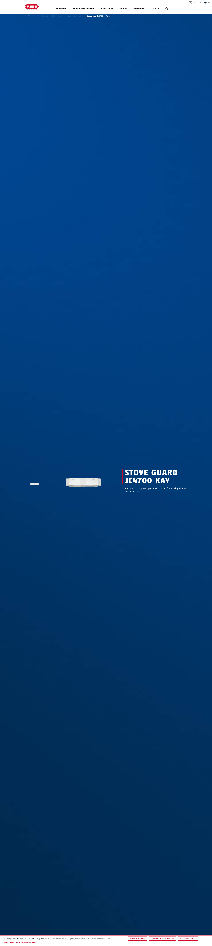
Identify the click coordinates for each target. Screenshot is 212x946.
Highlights (139, 8)
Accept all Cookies (188, 938)
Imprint (33, 942)
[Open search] (166, 10)
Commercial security (83, 8)
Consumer (61, 8)
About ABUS (107, 8)
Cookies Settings (137, 938)
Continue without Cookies (162, 938)
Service (155, 8)
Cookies (6, 942)
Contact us (197, 3)
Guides (123, 8)
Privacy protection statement (20, 942)
